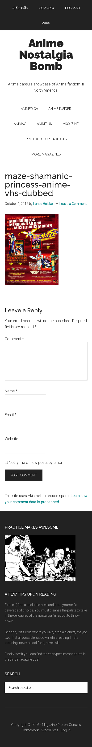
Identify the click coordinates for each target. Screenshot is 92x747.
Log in (66, 730)
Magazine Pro (52, 725)
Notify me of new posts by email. (36, 462)
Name (11, 391)
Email (10, 415)
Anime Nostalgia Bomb (46, 55)
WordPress (49, 730)
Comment (14, 339)
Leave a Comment (73, 204)
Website (11, 439)
